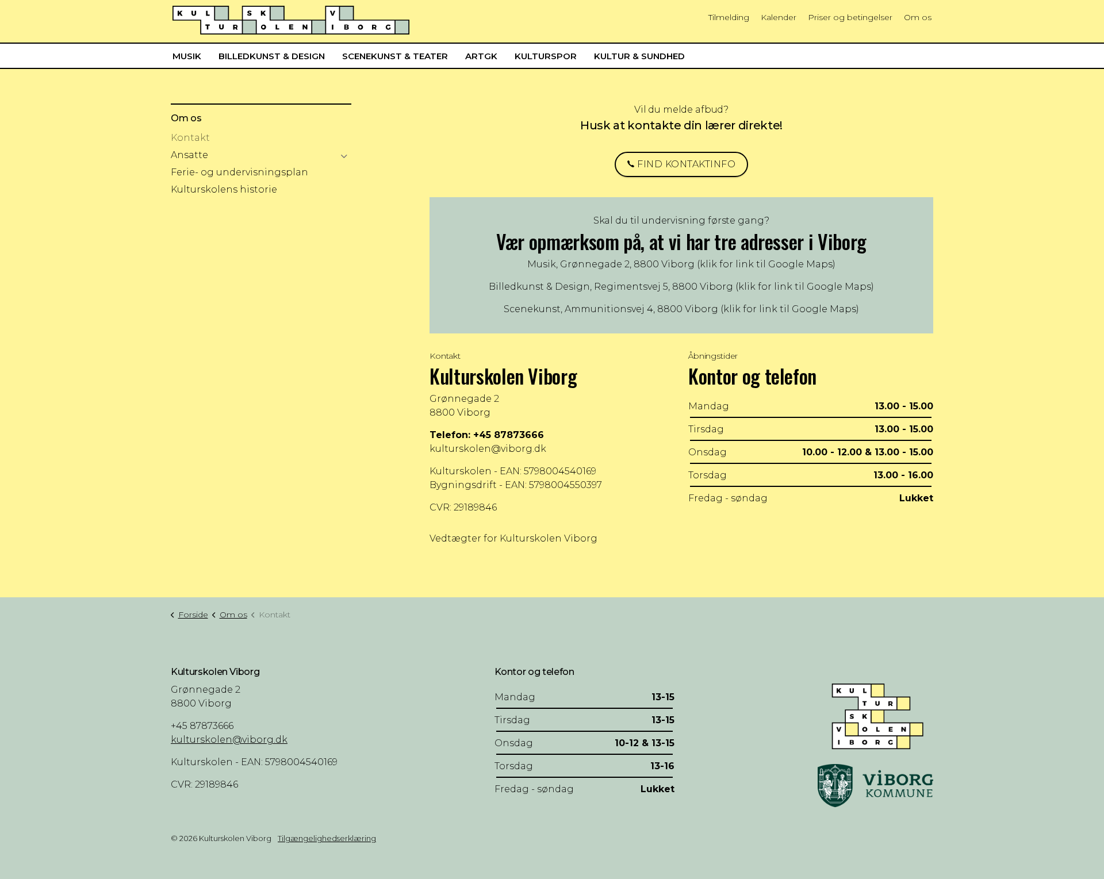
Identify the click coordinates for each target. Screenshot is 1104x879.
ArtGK (481, 56)
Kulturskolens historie (224, 189)
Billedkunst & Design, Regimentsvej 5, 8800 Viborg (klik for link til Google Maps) (681, 286)
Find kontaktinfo (686, 164)
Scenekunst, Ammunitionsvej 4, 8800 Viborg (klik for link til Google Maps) (681, 309)
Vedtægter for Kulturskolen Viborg (513, 538)
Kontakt (190, 137)
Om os (917, 17)
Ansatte (189, 154)
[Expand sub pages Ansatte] (344, 156)
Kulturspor (546, 56)
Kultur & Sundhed (639, 56)
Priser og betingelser (850, 17)
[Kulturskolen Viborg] (290, 20)
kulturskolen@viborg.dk (488, 448)
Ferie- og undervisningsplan (239, 172)
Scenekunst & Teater (395, 56)
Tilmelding (728, 17)
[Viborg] (875, 785)
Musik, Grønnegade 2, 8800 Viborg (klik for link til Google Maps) (681, 264)
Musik (186, 56)
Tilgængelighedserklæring (327, 838)
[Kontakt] (875, 714)
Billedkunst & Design (271, 56)
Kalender (778, 17)
